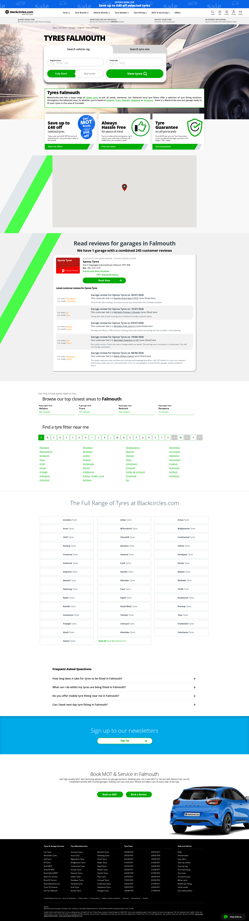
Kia (67, 312)
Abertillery (174, 447)
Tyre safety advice (185, 890)
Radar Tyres (102, 862)
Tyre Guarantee (163, 146)
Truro (118, 100)
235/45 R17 (155, 887)
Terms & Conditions (69, 898)
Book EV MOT (49, 869)
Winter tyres (182, 880)
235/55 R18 (155, 855)
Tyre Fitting (139, 12)
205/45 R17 (128, 869)
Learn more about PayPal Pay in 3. (71, 916)
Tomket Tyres (102, 873)
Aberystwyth (45, 451)
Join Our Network (50, 890)
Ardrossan (174, 467)
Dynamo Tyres (76, 873)
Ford (68, 340)
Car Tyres (48, 852)
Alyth (42, 463)
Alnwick (87, 459)
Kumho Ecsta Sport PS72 (126, 298)
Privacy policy (94, 898)
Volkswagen (71, 298)
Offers (178, 12)
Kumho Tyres (76, 890)
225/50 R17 (128, 876)
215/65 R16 (155, 873)
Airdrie (86, 455)
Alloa (42, 459)
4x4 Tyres (48, 859)
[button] (212, 12)
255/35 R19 (128, 866)
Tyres (65, 12)
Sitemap (126, 898)
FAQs (180, 852)
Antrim (86, 467)
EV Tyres (47, 862)
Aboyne (130, 451)
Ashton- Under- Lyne (93, 476)
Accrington (174, 451)
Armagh (43, 472)
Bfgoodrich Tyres (77, 859)
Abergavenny (132, 447)
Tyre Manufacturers (79, 846)
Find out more (109, 146)
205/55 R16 (128, 855)
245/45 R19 (155, 876)
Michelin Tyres (103, 852)
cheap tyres (92, 97)
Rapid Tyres (102, 866)
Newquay (135, 100)
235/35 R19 (128, 884)
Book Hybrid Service (52, 884)
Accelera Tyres (77, 852)
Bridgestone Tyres (78, 862)
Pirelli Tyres (102, 859)
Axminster (131, 476)
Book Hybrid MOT (51, 873)
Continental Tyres (78, 866)
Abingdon (88, 451)
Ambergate (88, 463)
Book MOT (48, 866)
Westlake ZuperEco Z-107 (126, 340)
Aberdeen (88, 447)
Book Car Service (50, 876)
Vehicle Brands (100, 12)
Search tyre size (139, 49)
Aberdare (44, 447)
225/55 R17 (155, 852)
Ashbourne (88, 472)
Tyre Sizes (128, 846)
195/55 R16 (128, 880)
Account (233, 14)
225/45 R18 (128, 873)
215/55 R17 (128, 862)
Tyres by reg (183, 866)
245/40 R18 (128, 890)
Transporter (71, 301)
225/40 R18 (128, 852)
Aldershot (174, 455)
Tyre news (182, 873)
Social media (183, 887)
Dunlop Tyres (76, 869)
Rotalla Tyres (102, 869)
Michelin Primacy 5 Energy (127, 312)
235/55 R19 (128, 887)
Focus (69, 343)
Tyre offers (182, 859)
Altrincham (175, 459)
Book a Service (138, 794)
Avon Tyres (75, 855)
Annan (42, 467)
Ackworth (44, 455)
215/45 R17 (155, 862)
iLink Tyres (75, 887)
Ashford (173, 472)
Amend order (183, 855)
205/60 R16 (155, 880)
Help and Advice (185, 846)
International (135, 898)
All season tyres (184, 876)
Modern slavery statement (111, 898)
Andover (173, 463)
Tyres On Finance (51, 887)
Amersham (131, 463)
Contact (227, 14)
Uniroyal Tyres (103, 880)
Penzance (148, 100)
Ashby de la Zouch (135, 472)
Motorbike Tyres (50, 855)
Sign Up (124, 740)
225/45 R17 (128, 859)
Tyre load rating (184, 869)
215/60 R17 (155, 869)
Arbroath (130, 467)
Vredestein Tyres (104, 884)
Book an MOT (109, 794)
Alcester (130, 455)
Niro (68, 315)
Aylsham (87, 480)
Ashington (44, 476)
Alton (128, 459)
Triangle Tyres (103, 890)
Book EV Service (50, 880)
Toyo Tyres (101, 876)
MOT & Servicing (160, 12)
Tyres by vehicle (184, 862)
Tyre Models (121, 12)
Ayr (128, 480)
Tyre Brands (81, 12)
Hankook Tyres (77, 884)
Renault (69, 326)
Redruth (126, 100)
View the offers (55, 146)
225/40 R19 (155, 866)
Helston (110, 100)
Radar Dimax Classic (124, 356)
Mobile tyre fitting (185, 884)
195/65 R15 (155, 859)
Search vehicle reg (78, 49)
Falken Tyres (76, 876)
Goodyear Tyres (77, 880)
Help (219, 14)
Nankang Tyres (103, 855)
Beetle (69, 359)
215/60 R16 (155, 890)
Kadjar (69, 329)
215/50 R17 (155, 884)
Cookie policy (82, 898)
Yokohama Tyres (104, 887)
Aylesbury (174, 476)
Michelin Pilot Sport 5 (124, 326)
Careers (145, 898)
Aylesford (44, 480)
